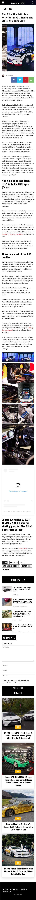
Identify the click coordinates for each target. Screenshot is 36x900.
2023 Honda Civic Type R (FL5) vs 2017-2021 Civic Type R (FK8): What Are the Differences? (18, 735)
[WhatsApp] (31, 80)
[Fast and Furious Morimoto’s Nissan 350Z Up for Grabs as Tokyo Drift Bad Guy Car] (18, 806)
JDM (10, 9)
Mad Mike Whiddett (11, 566)
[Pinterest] (25, 80)
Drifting (14, 562)
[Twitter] (20, 80)
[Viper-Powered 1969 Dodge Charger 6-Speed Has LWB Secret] (7, 590)
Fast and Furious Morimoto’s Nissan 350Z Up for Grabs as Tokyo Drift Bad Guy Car (18, 827)
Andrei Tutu (9, 75)
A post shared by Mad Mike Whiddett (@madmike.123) (19, 511)
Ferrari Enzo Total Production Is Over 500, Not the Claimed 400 (23, 626)
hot (21, 562)
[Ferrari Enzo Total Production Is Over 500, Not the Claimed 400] (7, 627)
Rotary (6, 569)
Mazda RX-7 (26, 566)
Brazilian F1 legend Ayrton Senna (12, 234)
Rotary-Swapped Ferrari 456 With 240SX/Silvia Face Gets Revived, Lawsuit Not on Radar (23, 601)
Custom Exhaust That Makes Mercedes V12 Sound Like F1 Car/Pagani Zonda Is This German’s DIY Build (22, 613)
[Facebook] (14, 80)
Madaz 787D (23, 548)
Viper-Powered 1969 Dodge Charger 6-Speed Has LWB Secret (22, 589)
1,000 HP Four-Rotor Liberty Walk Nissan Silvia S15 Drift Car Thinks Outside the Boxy (18, 871)
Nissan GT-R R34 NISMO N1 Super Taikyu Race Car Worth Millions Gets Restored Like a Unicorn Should (19, 781)
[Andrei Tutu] (3, 75)
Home (5, 9)
